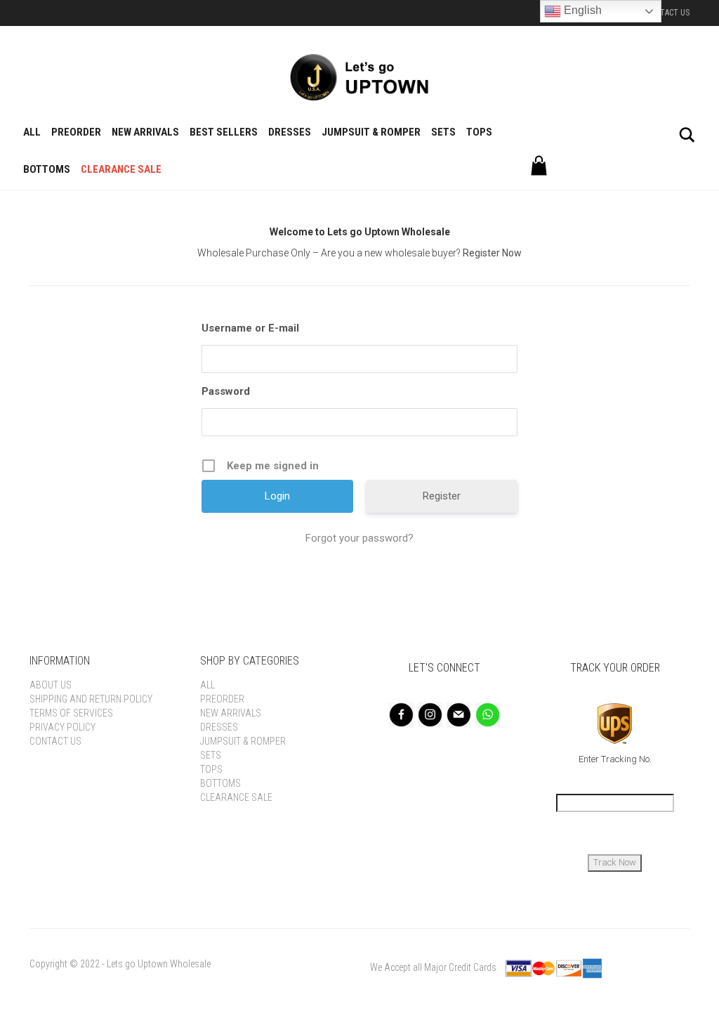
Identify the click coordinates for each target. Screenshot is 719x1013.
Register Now (492, 253)
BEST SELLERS (224, 132)
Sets (443, 132)
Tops (479, 132)
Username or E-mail (250, 328)
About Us (50, 685)
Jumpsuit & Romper (371, 132)
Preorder (76, 132)
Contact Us (667, 13)
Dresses (289, 132)
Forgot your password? (359, 538)
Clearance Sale (121, 169)
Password (226, 391)
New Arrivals (145, 132)
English (581, 10)
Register (442, 496)
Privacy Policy (62, 727)
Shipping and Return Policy (90, 699)
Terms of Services (71, 713)
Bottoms (46, 169)
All (32, 132)
